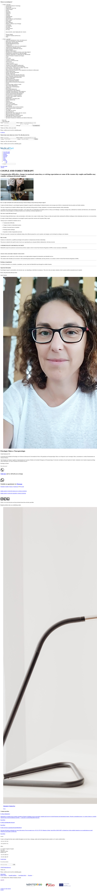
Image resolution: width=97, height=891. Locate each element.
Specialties (5, 155)
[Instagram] (3, 866)
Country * (3, 139)
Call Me (36, 139)
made (2, 879)
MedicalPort (3, 874)
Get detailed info (36, 125)
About (4, 159)
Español (7, 486)
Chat (6, 888)
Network (5, 156)
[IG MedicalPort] (2, 500)
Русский (22, 486)
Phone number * (20, 122)
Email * (2, 125)
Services (5, 160)
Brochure (30, 875)
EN (6, 161)
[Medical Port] (7, 149)
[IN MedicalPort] (8, 500)
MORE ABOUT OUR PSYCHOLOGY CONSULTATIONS (14, 491)
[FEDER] (48, 885)
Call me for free (6, 153)
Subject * (19, 139)
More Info (4, 120)
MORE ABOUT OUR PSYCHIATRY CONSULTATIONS (13, 493)
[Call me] (2, 471)
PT (6, 162)
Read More (3, 820)
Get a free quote (6, 151)
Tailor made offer (5, 121)
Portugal (5, 154)
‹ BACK (2, 167)
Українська (15, 486)
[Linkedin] (1, 866)
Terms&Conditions (12, 875)
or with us (3, 132)
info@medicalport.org (6, 867)
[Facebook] (4, 866)
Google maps (3, 859)
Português (3, 486)
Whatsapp (19, 484)
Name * (2, 122)
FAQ (4, 157)
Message (18, 125)
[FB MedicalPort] (5, 500)
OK (14, 864)
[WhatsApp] (2, 481)
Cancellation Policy (22, 875)
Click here (3, 474)
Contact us (3, 888)
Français (11, 486)
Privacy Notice (4, 875)
